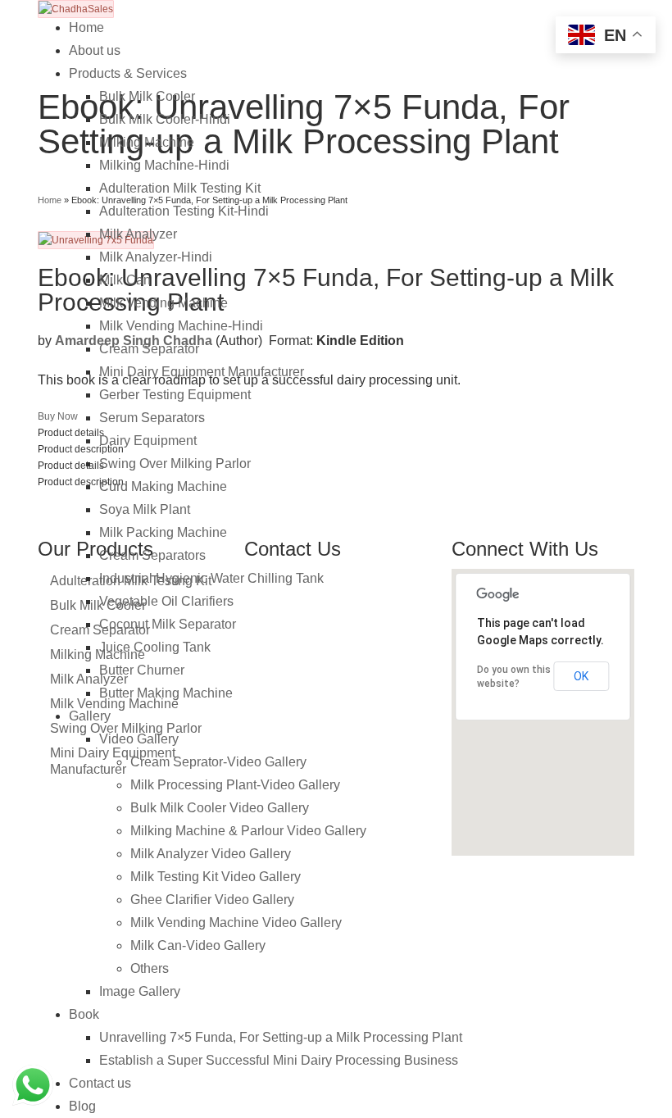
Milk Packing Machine (163, 532)
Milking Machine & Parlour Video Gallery (248, 831)
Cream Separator (149, 349)
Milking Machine (146, 142)
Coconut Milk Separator (167, 624)
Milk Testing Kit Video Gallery (215, 877)
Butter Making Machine (166, 693)
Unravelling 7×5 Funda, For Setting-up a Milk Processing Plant (280, 1037)
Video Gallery (139, 739)
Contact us (100, 1083)
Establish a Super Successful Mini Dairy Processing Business (278, 1060)
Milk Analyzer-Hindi (155, 257)
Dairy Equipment (148, 441)
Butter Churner (141, 670)
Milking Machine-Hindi (164, 165)
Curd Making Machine (163, 486)
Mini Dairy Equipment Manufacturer (201, 372)
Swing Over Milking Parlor (175, 463)
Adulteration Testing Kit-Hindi (184, 211)
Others (149, 968)
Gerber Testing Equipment (175, 395)
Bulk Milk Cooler (147, 96)
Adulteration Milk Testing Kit (180, 188)
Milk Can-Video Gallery (198, 945)
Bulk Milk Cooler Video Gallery (219, 808)
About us (94, 50)
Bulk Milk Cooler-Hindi (164, 119)
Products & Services (128, 73)
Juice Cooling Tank (155, 647)
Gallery (90, 716)
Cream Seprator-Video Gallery (218, 762)
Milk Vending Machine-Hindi (181, 326)
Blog (82, 1106)
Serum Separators (152, 418)
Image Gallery (139, 991)
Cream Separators (152, 555)
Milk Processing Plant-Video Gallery (235, 785)
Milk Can (125, 280)
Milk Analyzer (138, 234)
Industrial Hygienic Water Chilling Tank (211, 578)
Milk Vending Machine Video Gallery (236, 922)
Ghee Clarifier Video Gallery (212, 900)
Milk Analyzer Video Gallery (210, 854)
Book (84, 1014)
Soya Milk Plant (144, 509)
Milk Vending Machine (163, 303)
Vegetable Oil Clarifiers (166, 601)
